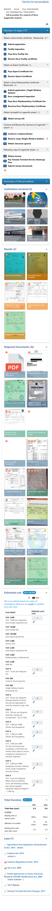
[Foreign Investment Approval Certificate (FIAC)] (37, 394)
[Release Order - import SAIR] (37, 541)
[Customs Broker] (37, 217)
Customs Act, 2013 (15, 853)
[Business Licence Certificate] (14, 394)
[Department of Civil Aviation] (14, 217)
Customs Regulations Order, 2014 (22, 861)
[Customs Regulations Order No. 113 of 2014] (5, 861)
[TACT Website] (5, 885)
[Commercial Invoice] (14, 482)
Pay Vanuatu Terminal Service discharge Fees (26, 161)
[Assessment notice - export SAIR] (14, 512)
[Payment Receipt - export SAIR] (37, 296)
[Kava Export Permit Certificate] (37, 266)
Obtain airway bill (16, 118)
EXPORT (7, 9)
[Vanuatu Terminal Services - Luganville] (37, 234)
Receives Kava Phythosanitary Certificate (27, 106)
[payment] (37, 512)
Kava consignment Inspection (21, 96)
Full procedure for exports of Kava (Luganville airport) (21, 16)
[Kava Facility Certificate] (14, 266)
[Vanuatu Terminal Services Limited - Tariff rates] (5, 891)
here (28, 1)
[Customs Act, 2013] (5, 853)
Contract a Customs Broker (20, 134)
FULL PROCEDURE (30, 9)
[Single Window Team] (37, 199)
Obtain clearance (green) (19, 143)
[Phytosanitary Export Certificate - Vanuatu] (14, 296)
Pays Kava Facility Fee (18, 54)
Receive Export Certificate (20, 76)
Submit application (16, 44)
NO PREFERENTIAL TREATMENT (20, 12)
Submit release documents (20, 166)
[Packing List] (37, 453)
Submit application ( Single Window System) (24, 91)
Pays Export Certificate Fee (20, 71)
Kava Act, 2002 (14, 867)
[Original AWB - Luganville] (14, 541)
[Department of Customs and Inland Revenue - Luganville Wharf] (14, 234)
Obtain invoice (14, 156)
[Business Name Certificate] (37, 364)
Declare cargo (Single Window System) (26, 138)
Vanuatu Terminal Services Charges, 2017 (26, 891)
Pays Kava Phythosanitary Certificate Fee (27, 101)
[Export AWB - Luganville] (37, 482)
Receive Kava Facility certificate (22, 59)
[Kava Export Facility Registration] (14, 364)
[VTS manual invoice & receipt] (14, 571)
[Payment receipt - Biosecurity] (14, 423)
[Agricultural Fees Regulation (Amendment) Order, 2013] (5, 844)
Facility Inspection (16, 49)
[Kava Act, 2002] (5, 867)
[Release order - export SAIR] (14, 325)
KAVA (16, 9)
